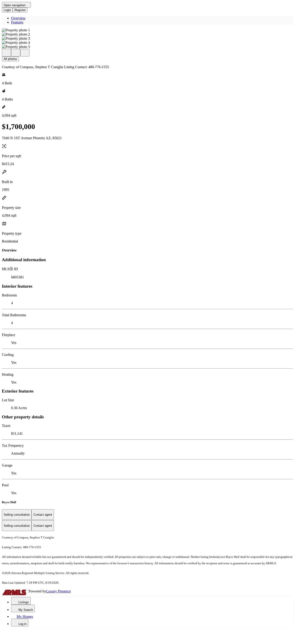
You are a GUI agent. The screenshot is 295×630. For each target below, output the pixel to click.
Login (7, 10)
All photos (10, 59)
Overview (18, 18)
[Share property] (25, 52)
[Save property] (15, 52)
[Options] (6, 52)
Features (17, 22)
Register (20, 10)
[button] (147, 30)
